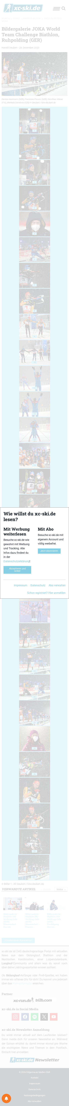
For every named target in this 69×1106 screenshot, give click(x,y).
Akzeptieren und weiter (17, 569)
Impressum (20, 585)
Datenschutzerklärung (16, 561)
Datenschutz (37, 585)
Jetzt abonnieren (49, 550)
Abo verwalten (57, 585)
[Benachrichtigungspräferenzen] (6, 1098)
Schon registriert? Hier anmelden (46, 592)
